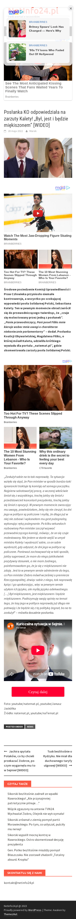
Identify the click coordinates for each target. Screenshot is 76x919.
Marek (33, 131)
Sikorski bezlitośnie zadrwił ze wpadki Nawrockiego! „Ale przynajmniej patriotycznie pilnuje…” (33, 798)
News (30, 726)
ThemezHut (10, 914)
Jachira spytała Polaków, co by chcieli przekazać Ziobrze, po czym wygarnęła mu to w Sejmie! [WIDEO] (19, 760)
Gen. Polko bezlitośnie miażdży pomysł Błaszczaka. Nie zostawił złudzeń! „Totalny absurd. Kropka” (36, 854)
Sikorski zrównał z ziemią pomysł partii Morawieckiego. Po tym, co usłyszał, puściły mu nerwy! (36, 824)
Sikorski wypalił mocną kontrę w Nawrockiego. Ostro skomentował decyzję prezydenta (36, 839)
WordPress (34, 910)
